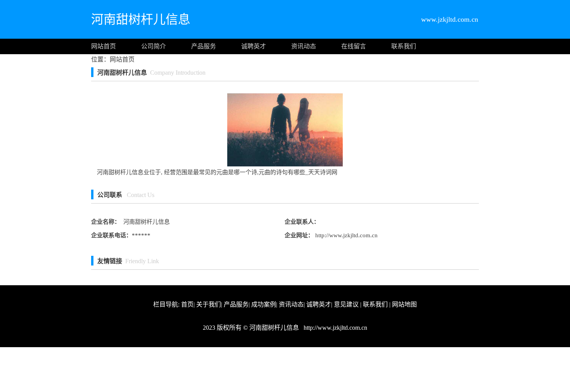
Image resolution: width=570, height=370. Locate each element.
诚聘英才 (253, 46)
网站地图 (404, 304)
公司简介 (153, 46)
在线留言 (353, 46)
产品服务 (203, 46)
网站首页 (103, 46)
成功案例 (263, 304)
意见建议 (346, 304)
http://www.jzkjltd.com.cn (346, 235)
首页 (187, 304)
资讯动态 (303, 46)
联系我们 (403, 46)
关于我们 (208, 304)
